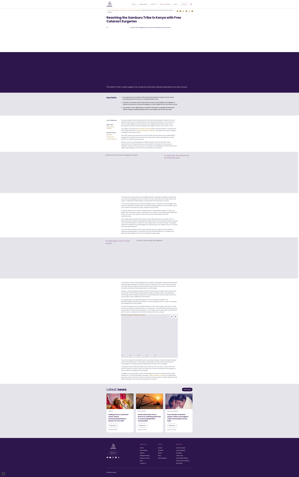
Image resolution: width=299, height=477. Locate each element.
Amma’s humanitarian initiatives (145, 130)
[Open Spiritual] (156, 4)
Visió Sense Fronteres (144, 129)
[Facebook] (177, 11)
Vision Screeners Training (157, 375)
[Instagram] (183, 11)
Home (108, 10)
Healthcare (123, 10)
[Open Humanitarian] (147, 4)
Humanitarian (115, 10)
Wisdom (110, 411)
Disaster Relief (142, 411)
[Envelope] (192, 11)
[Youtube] (180, 11)
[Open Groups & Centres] (171, 4)
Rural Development (112, 139)
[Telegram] (186, 11)
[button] (191, 4)
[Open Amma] (136, 4)
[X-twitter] (189, 11)
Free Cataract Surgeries (134, 10)
